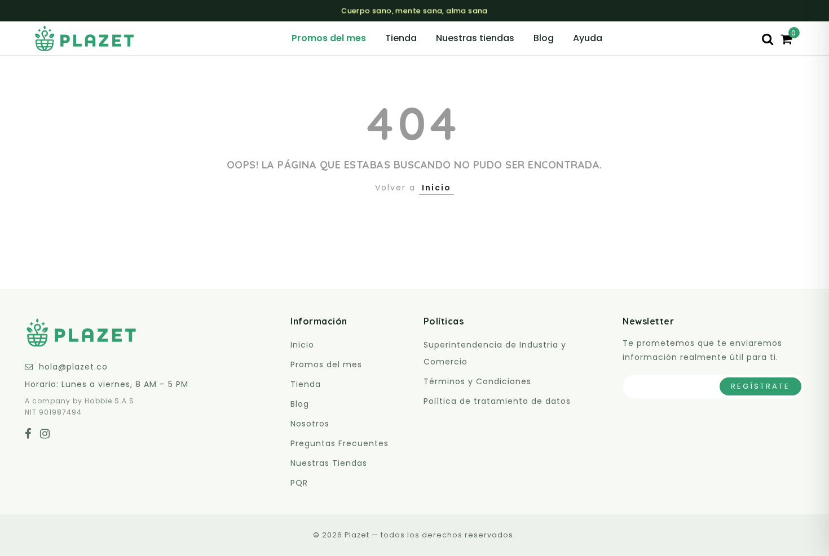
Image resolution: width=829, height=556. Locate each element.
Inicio (436, 187)
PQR (299, 482)
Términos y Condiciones (477, 381)
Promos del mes (329, 38)
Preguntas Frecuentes (339, 443)
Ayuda (587, 38)
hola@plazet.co (73, 366)
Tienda (401, 38)
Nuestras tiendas (475, 38)
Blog (543, 38)
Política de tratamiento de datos (497, 401)
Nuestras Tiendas (328, 463)
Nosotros (309, 423)
